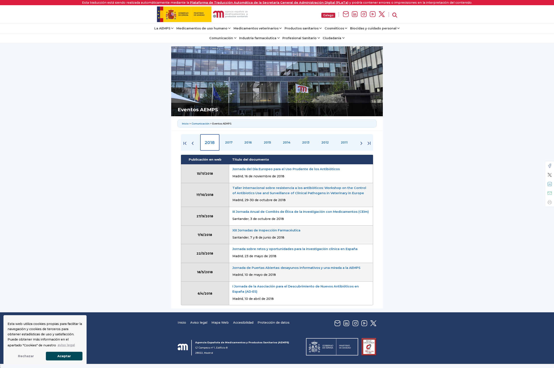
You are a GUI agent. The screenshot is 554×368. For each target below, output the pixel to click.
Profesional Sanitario (299, 38)
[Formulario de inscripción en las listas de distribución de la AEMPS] (345, 14)
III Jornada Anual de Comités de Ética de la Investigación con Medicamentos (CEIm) (300, 212)
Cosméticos (334, 28)
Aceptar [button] (64, 356)
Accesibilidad (243, 322)
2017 (229, 142)
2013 (305, 142)
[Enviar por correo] (549, 193)
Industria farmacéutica (257, 38)
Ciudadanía (332, 38)
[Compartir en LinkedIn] (549, 184)
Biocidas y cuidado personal (373, 28)
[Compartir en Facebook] (549, 165)
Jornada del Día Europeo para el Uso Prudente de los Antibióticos (286, 169)
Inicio (185, 123)
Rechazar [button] (26, 356)
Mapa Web (220, 322)
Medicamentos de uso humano (201, 28)
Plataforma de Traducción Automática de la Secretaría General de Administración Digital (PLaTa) (269, 3)
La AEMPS (162, 28)
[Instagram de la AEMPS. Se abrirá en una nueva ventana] (363, 14)
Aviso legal (198, 322)
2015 (267, 142)
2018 (210, 142)
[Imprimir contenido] (549, 202)
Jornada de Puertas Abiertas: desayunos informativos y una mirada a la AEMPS (296, 268)
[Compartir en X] (549, 175)
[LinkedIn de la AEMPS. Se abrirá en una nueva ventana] (354, 14)
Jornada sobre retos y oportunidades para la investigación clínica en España (295, 249)
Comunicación (221, 38)
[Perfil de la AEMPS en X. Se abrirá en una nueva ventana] (381, 14)
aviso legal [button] (66, 345)
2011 (344, 142)
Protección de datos (274, 322)
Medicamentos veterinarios (256, 28)
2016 (248, 142)
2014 (286, 142)
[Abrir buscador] (394, 15)
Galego (328, 15)
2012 (325, 142)
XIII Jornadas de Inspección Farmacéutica (266, 230)
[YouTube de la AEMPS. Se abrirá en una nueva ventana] (372, 14)
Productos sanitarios (302, 28)
